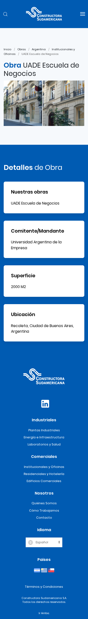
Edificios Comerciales (44, 481)
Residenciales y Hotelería (44, 474)
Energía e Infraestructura (44, 437)
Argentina (39, 49)
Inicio (7, 49)
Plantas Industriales (44, 430)
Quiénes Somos (44, 503)
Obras (21, 49)
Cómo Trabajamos (44, 510)
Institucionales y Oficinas (44, 467)
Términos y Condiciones (44, 587)
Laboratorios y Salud (44, 444)
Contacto (44, 518)
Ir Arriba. (44, 613)
